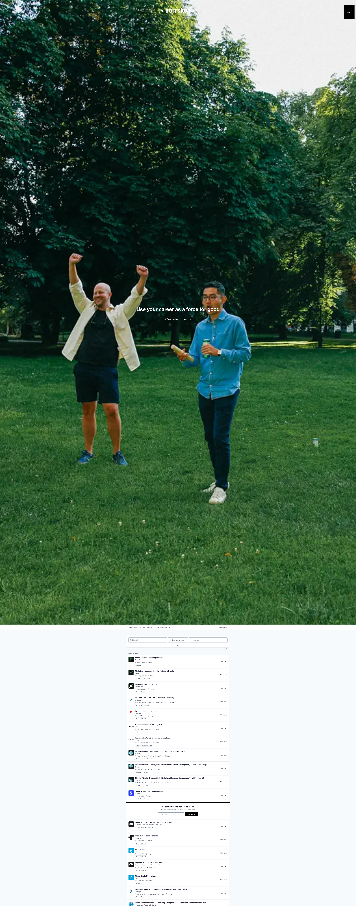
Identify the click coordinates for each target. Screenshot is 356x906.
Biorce (137, 753)
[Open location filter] (225, 640)
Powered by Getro (224, 649)
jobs (132, 627)
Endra (137, 727)
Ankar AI (138, 838)
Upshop (138, 713)
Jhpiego (138, 700)
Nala (136, 851)
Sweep (137, 794)
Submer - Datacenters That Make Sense (149, 825)
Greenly (138, 660)
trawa (137, 673)
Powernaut (139, 687)
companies (146, 627)
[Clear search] (165, 640)
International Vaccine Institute (145, 905)
